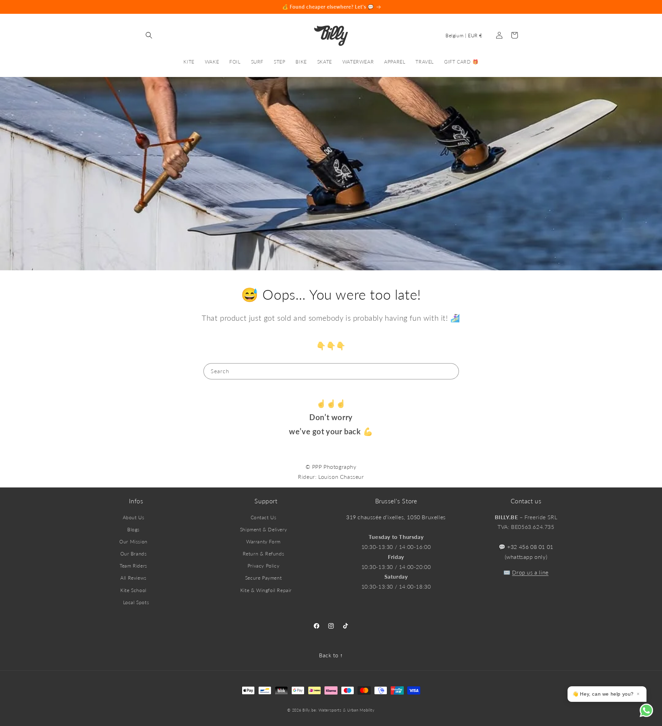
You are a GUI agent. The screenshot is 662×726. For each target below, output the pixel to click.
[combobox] (331, 371)
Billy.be (309, 710)
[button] (149, 35)
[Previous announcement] (57, 6)
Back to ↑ (331, 655)
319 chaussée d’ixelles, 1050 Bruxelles (396, 517)
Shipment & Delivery (263, 529)
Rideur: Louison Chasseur (331, 476)
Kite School (133, 590)
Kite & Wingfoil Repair (266, 590)
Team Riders (133, 566)
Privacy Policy (263, 566)
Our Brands (133, 553)
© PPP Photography (330, 466)
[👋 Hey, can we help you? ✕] (651, 715)
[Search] (451, 371)
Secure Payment (263, 578)
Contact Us (264, 517)
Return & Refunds (263, 553)
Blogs (133, 529)
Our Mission (133, 541)
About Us (133, 517)
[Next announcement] (604, 6)
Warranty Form (263, 541)
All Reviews (133, 578)
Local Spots (136, 602)
